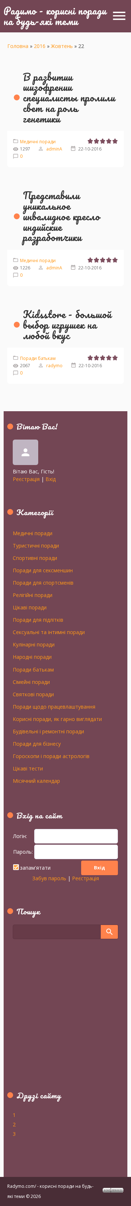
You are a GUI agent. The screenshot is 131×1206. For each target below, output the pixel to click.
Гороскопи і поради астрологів (51, 756)
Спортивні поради (35, 557)
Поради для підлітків (38, 619)
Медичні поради (38, 142)
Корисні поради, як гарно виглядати (57, 719)
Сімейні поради (31, 681)
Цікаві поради (30, 607)
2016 (39, 46)
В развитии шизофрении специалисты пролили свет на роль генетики (69, 98)
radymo (54, 365)
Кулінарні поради (34, 644)
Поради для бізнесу (37, 743)
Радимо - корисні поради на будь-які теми (55, 16)
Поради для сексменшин (43, 570)
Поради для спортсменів (43, 582)
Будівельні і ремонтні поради (48, 731)
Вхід (50, 479)
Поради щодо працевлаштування (54, 706)
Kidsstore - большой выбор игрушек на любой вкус (67, 324)
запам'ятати (35, 867)
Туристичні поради (36, 545)
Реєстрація (26, 479)
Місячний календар (36, 780)
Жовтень (62, 46)
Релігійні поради (32, 595)
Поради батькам (38, 358)
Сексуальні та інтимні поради (49, 632)
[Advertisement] (58, 1019)
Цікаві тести (28, 768)
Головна (17, 46)
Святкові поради (33, 694)
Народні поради (32, 656)
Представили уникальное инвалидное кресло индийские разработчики (61, 216)
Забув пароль (49, 878)
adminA (54, 149)
